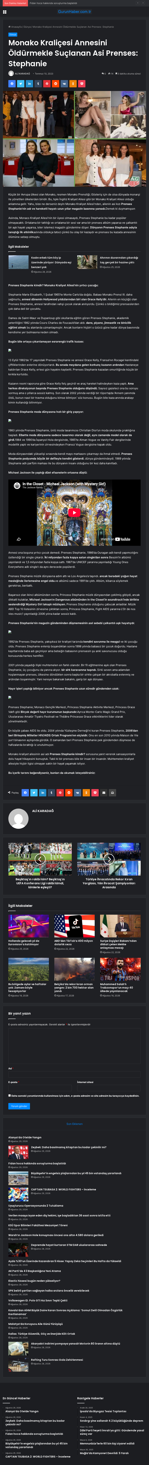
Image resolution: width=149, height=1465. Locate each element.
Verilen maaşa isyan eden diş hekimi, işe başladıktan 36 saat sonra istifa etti (59, 1215)
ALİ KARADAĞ (22, 73)
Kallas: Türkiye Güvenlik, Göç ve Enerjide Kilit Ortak (41, 1334)
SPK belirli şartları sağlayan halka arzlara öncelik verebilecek (48, 1290)
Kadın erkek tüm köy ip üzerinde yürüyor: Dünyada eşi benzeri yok (51, 262)
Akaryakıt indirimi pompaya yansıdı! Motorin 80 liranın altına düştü (75, 1343)
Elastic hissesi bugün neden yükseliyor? (34, 1281)
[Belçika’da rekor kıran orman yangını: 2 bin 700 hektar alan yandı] (74, 969)
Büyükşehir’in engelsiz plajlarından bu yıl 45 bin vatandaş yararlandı (76, 1173)
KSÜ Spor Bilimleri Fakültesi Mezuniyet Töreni (38, 1225)
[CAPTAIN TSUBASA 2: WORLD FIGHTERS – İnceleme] (18, 1194)
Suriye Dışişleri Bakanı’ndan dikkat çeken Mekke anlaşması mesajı (118, 944)
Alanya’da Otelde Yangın (24, 1137)
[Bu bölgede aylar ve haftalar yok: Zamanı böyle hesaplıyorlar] (28, 969)
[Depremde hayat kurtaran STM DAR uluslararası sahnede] (18, 1250)
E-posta (13, 1082)
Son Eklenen (75, 1124)
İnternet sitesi (85, 1082)
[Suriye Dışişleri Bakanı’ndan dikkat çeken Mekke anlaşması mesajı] (120, 926)
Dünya (27, 26)
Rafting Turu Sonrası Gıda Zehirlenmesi (57, 1360)
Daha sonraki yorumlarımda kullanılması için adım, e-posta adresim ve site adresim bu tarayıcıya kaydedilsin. (75, 1095)
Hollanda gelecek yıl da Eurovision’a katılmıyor (23, 942)
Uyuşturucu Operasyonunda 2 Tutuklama (35, 1205)
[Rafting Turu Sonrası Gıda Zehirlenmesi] (18, 1365)
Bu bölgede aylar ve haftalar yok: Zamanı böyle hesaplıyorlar (27, 987)
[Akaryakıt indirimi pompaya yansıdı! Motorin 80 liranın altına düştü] (18, 1348)
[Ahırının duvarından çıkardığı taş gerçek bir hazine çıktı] (87, 262)
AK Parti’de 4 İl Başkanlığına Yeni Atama (34, 1271)
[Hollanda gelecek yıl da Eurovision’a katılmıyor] (28, 926)
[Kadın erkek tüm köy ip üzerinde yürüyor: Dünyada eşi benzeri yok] (19, 262)
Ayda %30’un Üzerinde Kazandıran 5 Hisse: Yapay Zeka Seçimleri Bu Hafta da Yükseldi (64, 1261)
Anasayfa (16, 26)
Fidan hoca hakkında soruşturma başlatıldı (53, 3)
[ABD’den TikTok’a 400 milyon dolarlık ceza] (74, 926)
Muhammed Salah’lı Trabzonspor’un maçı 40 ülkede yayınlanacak (116, 987)
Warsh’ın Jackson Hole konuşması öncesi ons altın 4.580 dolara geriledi (56, 1235)
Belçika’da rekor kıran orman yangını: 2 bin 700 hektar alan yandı (74, 987)
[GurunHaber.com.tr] (74, 11)
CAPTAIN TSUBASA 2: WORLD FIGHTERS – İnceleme (63, 1189)
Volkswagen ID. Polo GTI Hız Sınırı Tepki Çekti (37, 1300)
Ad (10, 1068)
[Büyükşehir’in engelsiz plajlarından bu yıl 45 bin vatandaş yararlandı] (18, 1178)
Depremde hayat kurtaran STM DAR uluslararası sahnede (69, 1245)
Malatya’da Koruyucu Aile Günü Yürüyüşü (35, 1324)
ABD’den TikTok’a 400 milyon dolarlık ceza (73, 942)
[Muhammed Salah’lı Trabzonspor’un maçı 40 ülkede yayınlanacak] (120, 969)
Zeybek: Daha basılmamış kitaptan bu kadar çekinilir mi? (68, 1147)
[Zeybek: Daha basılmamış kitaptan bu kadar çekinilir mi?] (18, 1152)
